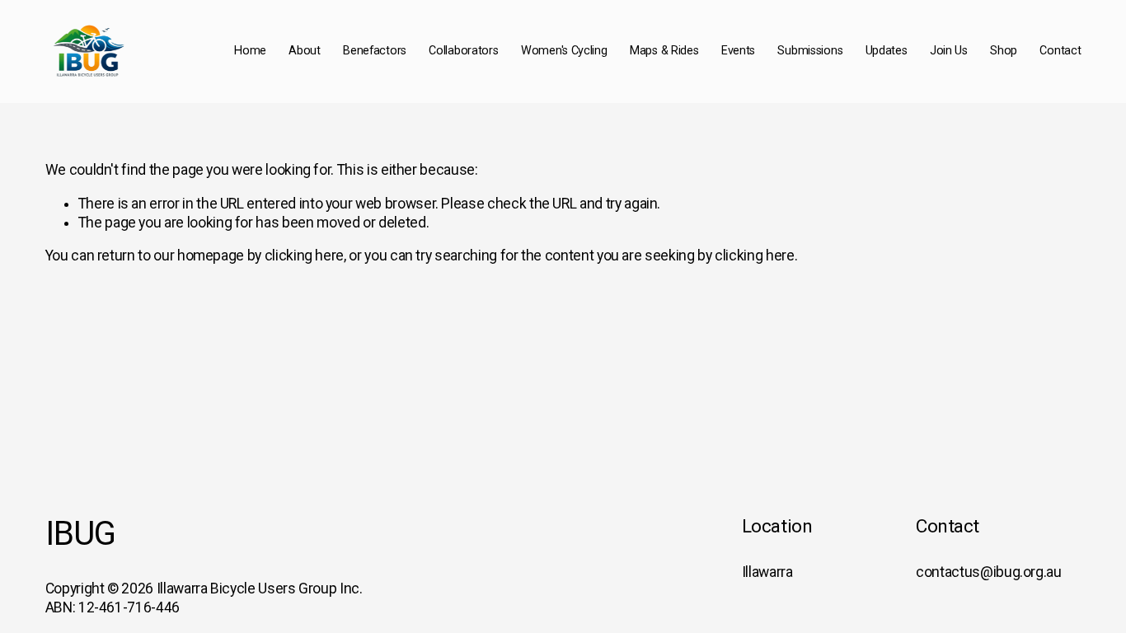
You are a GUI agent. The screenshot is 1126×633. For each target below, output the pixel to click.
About (305, 51)
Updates (887, 51)
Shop (1003, 51)
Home (250, 51)
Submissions (809, 51)
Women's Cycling (564, 51)
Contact (1060, 51)
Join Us (949, 51)
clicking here (304, 255)
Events (738, 51)
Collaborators (463, 51)
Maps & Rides (664, 51)
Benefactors (374, 51)
